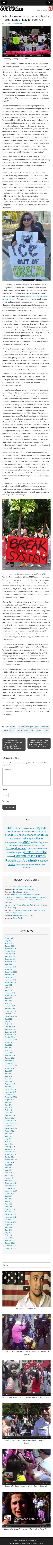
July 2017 (8, 1071)
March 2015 (9, 1144)
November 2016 (10, 1092)
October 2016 (10, 1094)
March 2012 (9, 1238)
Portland (10, 856)
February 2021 (10, 993)
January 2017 (10, 1087)
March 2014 (9, 1175)
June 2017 (8, 1074)
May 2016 (8, 1107)
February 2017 (10, 1084)
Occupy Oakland (32, 848)
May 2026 (8, 941)
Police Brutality (9, 731)
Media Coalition (28, 845)
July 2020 (8, 998)
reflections (20, 861)
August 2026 (9, 938)
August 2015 (9, 1131)
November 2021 (10, 980)
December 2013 (10, 1183)
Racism (39, 731)
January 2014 (10, 1180)
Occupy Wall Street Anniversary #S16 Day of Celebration (27, 1486)
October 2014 (10, 1157)
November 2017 (10, 1061)
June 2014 (8, 1167)
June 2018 (8, 1048)
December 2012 (10, 1214)
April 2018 (8, 1050)
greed (8, 834)
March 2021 (9, 990)
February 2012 (10, 1240)
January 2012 (10, 1243)
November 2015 (10, 1123)
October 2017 (10, 1063)
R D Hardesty (10, 897)
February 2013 (10, 1209)
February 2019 (10, 1027)
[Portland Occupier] (26, 8)
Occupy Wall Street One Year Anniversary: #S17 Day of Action (26, 1397)
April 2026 (8, 943)
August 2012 (9, 1225)
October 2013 (10, 1188)
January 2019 (10, 1029)
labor (26, 842)
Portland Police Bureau (25, 731)
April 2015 (8, 1141)
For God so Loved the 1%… (26, 1308)
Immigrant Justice (19, 838)
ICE (38, 835)
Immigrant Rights (32, 727)
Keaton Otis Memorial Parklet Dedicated (26, 894)
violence (26, 867)
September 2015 (11, 1128)
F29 (34, 831)
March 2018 (9, 1053)
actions (12, 727)
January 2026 (10, 946)
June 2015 (8, 1136)
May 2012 (8, 1233)
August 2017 (9, 1068)
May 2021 (8, 985)
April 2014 (8, 1173)
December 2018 (10, 1032)
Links (32, 842)
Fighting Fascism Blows (19, 892)
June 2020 (8, 1001)
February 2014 (10, 1178)
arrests (26, 828)
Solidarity (30, 860)
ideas (44, 834)
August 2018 (9, 1042)
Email (5, 795)
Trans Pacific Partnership (24, 864)
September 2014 (11, 1160)
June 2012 (8, 1230)
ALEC (21, 828)
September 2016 (11, 1097)
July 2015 (8, 1134)
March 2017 (9, 1081)
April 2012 (8, 1235)
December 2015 (10, 1120)
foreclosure (40, 831)
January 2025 (10, 956)
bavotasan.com (38, 1543)
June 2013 (8, 1199)
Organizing (14, 852)
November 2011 (10, 1248)
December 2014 (10, 1152)
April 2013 (8, 1204)
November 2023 (10, 967)
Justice (19, 842)
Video (43, 865)
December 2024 (10, 959)
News (35, 845)
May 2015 (8, 1139)
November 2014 (10, 1154)
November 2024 (10, 962)
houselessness (27, 834)
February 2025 (10, 954)
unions (36, 864)
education (12, 831)
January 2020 (10, 1009)
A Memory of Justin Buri (24, 887)
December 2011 (10, 1246)
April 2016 (8, 1110)
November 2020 (10, 995)
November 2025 (10, 949)
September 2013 (11, 1191)
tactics (46, 731)
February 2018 (10, 1055)
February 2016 (10, 1115)
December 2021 (10, 977)
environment (28, 831)
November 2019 (10, 1011)
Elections (20, 831)
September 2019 (11, 1016)
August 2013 (9, 1193)
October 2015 (10, 1126)
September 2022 (11, 972)
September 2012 (11, 1222)
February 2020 (10, 1006)
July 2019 (8, 1019)
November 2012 (10, 1217)
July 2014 (8, 1165)
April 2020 (8, 1003)
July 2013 (8, 1196)
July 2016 (8, 1102)
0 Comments (17, 23)
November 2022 (10, 969)
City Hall (21, 727)
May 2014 (8, 1170)
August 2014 (9, 1162)
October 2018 (10, 1037)
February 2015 (10, 1147)
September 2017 (11, 1066)
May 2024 (8, 964)
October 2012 (10, 1220)
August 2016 (9, 1100)
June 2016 (8, 1105)
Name (5, 789)
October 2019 (10, 1014)
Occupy (41, 845)
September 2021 (11, 982)
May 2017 (8, 1076)
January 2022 (10, 975)
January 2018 (10, 1058)
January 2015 (10, 1149)
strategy (43, 860)
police (21, 852)
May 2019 (8, 1022)
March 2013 (9, 1207)
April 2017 (8, 1079)
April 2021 (8, 988)
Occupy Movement (16, 848)
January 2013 (10, 1212)
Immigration (45, 727)
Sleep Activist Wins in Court (23, 915)
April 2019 (8, 1024)
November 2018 (10, 1035)
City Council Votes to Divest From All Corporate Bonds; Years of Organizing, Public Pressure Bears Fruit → (39, 743)
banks (32, 828)
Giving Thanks (18, 918)
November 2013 (10, 1186)
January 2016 (10, 1118)
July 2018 (8, 1045)
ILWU (12, 838)
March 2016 (9, 1113)
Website (5, 801)
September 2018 (11, 1040)
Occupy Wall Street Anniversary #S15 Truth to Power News (26, 1529)
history (15, 835)
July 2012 (8, 1227)
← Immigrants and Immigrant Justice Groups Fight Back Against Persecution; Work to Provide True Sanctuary (13, 744)
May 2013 (8, 1201)
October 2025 (10, 951)
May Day (38, 842)
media (21, 845)
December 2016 (10, 1089)
